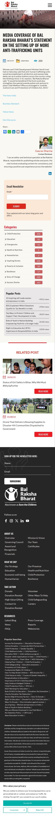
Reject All (40, 810)
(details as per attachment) (40, 769)
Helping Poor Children (14, 662)
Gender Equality (26, 649)
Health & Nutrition (14, 250)
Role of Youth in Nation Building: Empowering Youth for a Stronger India (22, 322)
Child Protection (13, 233)
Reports (32, 624)
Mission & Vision (36, 538)
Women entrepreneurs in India (29, 705)
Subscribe (15, 481)
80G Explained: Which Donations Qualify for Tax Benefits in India (20, 307)
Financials (10, 554)
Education (11, 239)
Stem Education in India (14, 715)
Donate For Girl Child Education (35, 699)
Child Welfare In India (13, 651)
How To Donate (37, 697)
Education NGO (11, 654)
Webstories (34, 628)
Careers (32, 603)
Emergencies (12, 244)
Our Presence (34, 566)
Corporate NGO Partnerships (32, 646)
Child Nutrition (31, 651)
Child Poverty (41, 657)
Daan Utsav (24, 659)
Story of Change (13, 277)
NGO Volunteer (38, 659)
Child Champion (11, 659)
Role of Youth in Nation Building (17, 707)
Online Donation (11, 646)
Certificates (34, 546)
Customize (14, 810)
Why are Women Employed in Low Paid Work (23, 710)
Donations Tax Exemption (38, 691)
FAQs (7, 628)
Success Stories (13, 282)
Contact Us (10, 603)
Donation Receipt (14, 595)
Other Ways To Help (38, 595)
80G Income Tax (36, 673)
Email (9, 192)
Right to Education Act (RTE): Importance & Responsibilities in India (22, 329)
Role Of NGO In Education (15, 691)
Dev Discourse (9, 120)
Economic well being (15, 574)
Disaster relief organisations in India (19, 657)
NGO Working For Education (16, 689)
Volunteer (33, 591)
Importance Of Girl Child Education (19, 681)
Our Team (33, 542)
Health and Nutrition (38, 570)
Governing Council (14, 542)
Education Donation (33, 643)
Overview (10, 538)
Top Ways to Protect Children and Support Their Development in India (21, 314)
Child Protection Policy (14, 686)
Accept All (27, 803)
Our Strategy (11, 566)
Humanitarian (12, 255)
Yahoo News (8, 112)
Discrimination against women (32, 702)
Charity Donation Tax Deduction (18, 694)
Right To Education (12, 699)
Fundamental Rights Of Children (18, 670)
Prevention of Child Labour (15, 667)
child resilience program (29, 654)
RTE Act (29, 686)
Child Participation (32, 662)
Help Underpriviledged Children (17, 683)
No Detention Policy (13, 713)
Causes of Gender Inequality (34, 675)
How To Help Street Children (16, 673)
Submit (16, 206)
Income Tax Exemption (14, 643)
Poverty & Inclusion (15, 266)
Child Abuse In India (13, 675)
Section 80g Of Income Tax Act (17, 697)
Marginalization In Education (16, 678)
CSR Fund (27, 713)
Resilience (11, 271)
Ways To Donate (11, 702)
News (8, 624)
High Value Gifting (14, 599)
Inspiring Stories (13, 261)
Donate (8, 591)
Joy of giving (10, 705)
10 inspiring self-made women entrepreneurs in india (18, 299)
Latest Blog (10, 620)
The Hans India (9, 95)
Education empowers (30, 665)
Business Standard (11, 103)
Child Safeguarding (37, 599)
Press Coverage (35, 620)
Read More (43, 391)
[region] (27, 798)
